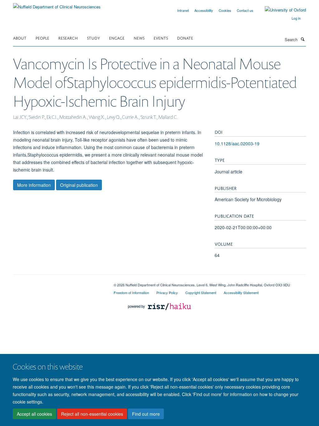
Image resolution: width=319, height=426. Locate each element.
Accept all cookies (34, 414)
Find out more (146, 414)
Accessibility (203, 10)
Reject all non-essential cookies (92, 414)
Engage (117, 38)
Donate (185, 38)
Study (93, 38)
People (42, 38)
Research (68, 38)
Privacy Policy (167, 292)
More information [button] (34, 185)
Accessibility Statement (241, 292)
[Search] (302, 39)
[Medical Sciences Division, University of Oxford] (58, 282)
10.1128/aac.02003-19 (237, 143)
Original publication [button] (79, 185)
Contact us (245, 10)
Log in (296, 18)
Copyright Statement (200, 292)
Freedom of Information (131, 292)
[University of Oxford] (280, 10)
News (139, 38)
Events (161, 38)
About (19, 38)
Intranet (183, 10)
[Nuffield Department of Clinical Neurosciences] (57, 4)
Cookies (225, 10)
